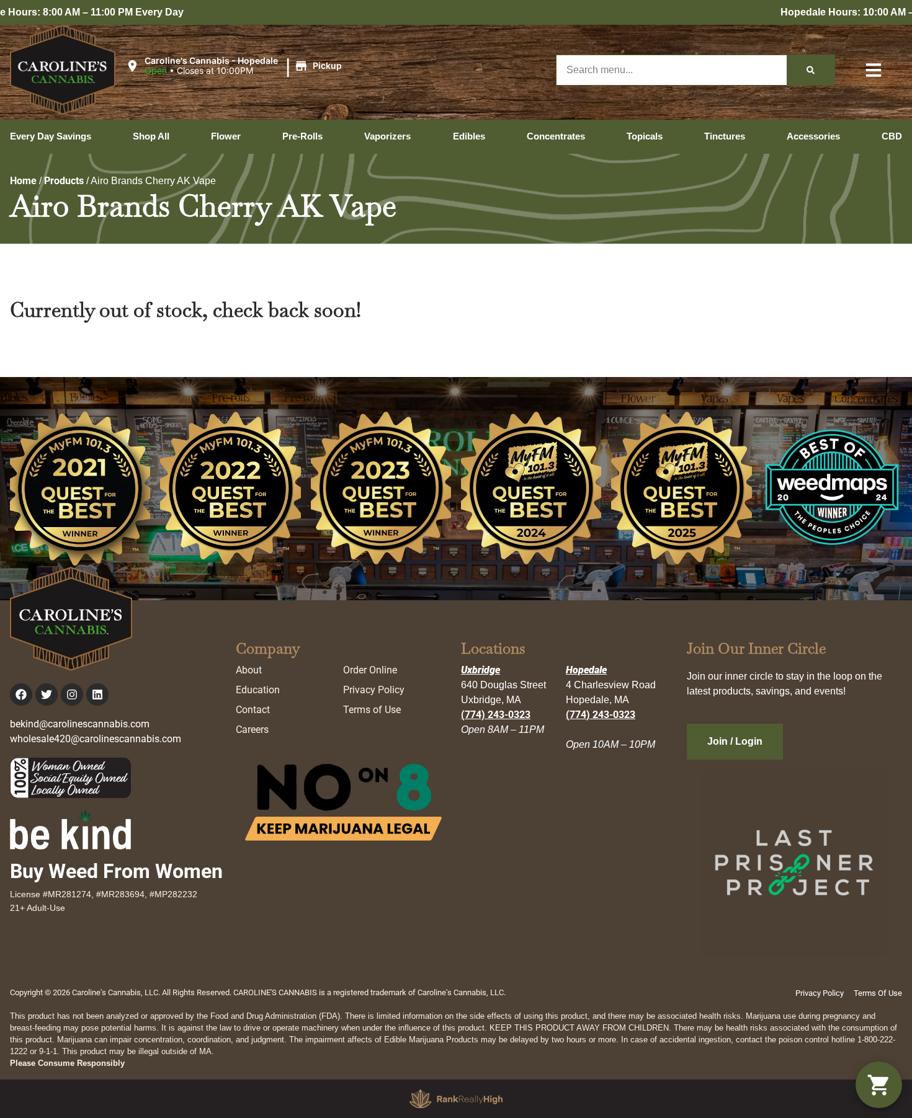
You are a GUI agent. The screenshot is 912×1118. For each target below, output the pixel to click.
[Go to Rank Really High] (456, 1098)
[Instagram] (72, 694)
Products (64, 181)
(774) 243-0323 (495, 715)
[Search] (810, 70)
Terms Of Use (878, 993)
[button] (235, 66)
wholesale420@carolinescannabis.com (95, 739)
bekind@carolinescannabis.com (80, 724)
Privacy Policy (374, 690)
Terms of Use (372, 710)
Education (258, 690)
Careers (252, 729)
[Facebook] (21, 694)
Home (23, 181)
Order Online (370, 670)
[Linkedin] (97, 694)
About (249, 670)
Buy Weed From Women (116, 871)
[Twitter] (46, 694)
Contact (253, 710)
